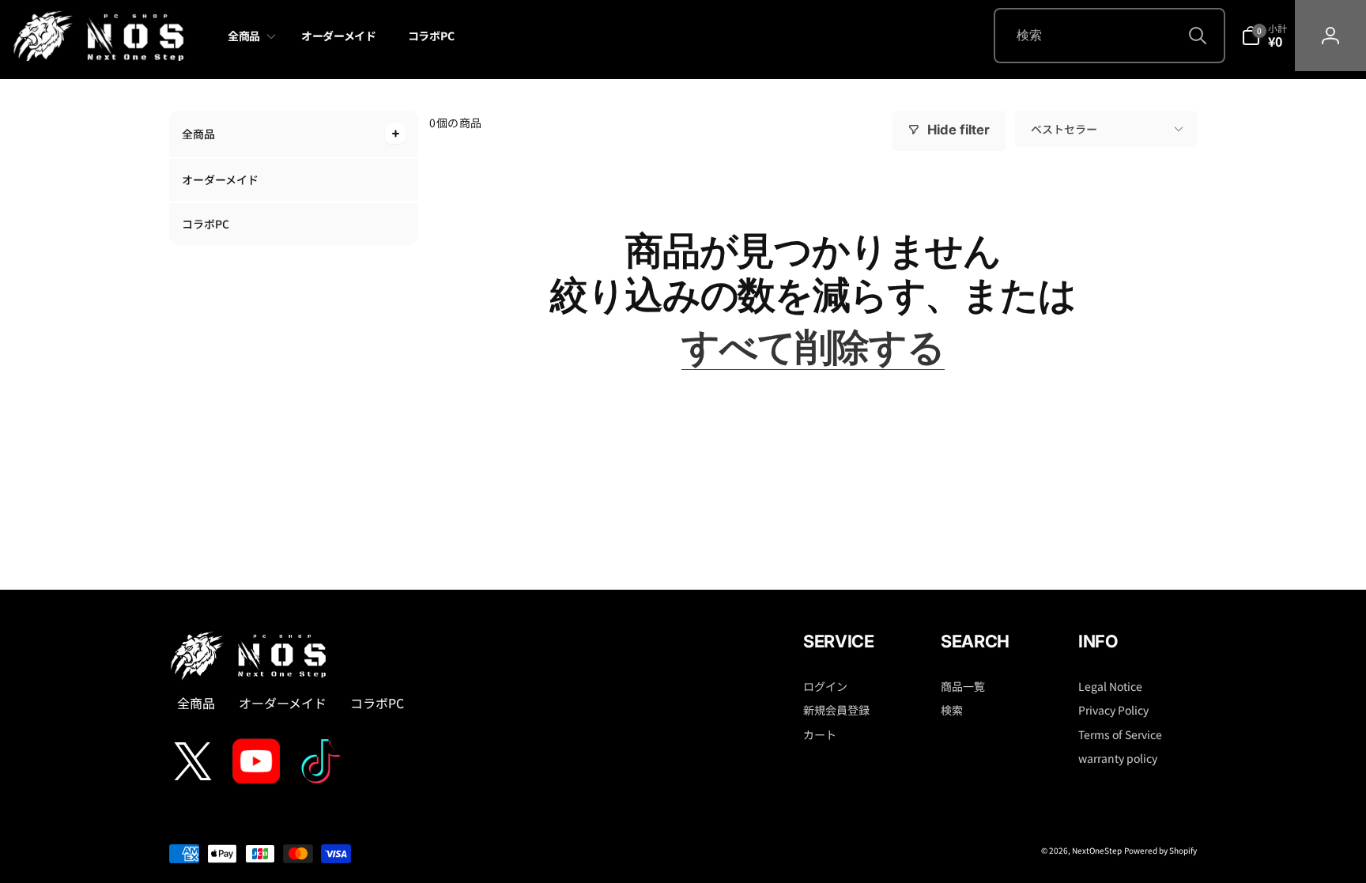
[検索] (1197, 35)
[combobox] (1109, 35)
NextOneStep (1097, 850)
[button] (248, 36)
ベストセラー (1064, 129)
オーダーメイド (220, 179)
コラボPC (205, 224)
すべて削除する (813, 347)
